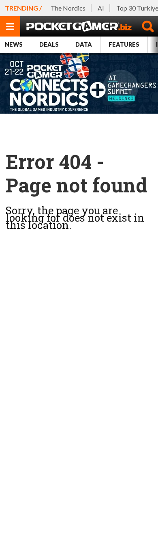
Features (124, 44)
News (14, 44)
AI (101, 8)
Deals (49, 44)
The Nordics (68, 8)
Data (83, 44)
